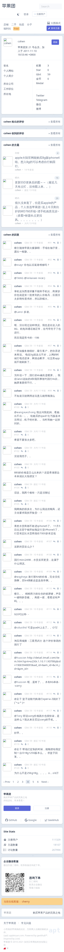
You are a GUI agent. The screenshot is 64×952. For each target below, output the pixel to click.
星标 (55, 42)
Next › (44, 781)
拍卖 (21, 24)
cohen (18, 242)
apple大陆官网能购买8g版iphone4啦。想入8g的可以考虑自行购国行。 (37, 162)
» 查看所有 (54, 121)
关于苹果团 (10, 923)
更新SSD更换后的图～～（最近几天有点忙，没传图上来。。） (36, 184)
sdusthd (22, 627)
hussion (21, 657)
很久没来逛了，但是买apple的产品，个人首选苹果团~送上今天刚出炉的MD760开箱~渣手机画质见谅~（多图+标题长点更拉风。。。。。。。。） (37, 211)
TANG (20, 278)
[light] (18, 14)
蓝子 (19, 699)
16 (57, 177)
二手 (13, 24)
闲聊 (17, 152)
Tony (19, 715)
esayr (20, 264)
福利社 (7, 28)
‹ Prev (7, 781)
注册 (47, 808)
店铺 (6, 24)
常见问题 (26, 923)
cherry (26, 901)
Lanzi (20, 312)
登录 (26, 14)
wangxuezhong (26, 412)
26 (57, 198)
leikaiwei (31, 278)
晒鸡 (17, 177)
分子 (29, 24)
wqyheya (22, 576)
